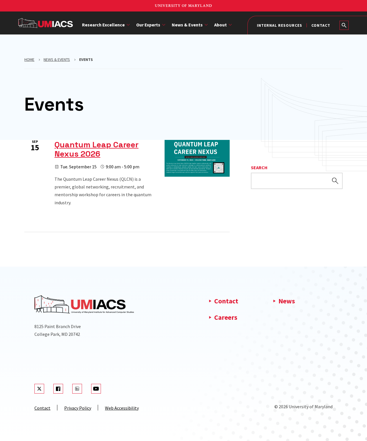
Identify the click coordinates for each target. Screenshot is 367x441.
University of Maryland (183, 5)
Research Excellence (103, 25)
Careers (225, 317)
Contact (320, 25)
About (220, 25)
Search (259, 167)
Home (29, 59)
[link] (127, 173)
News (286, 300)
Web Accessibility (122, 408)
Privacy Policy (77, 408)
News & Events (187, 25)
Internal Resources (279, 25)
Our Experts (148, 25)
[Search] (344, 25)
